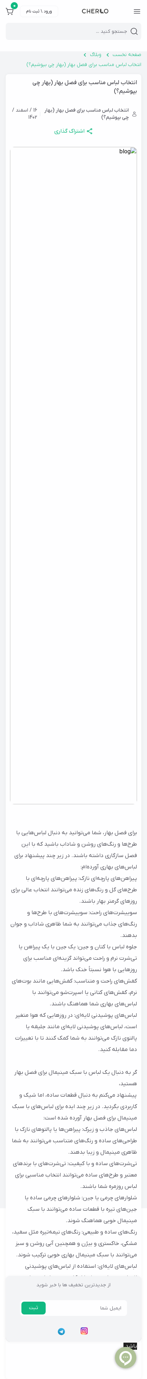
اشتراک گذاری (69, 131)
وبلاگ (95, 54)
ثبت (33, 1307)
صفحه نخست (127, 54)
